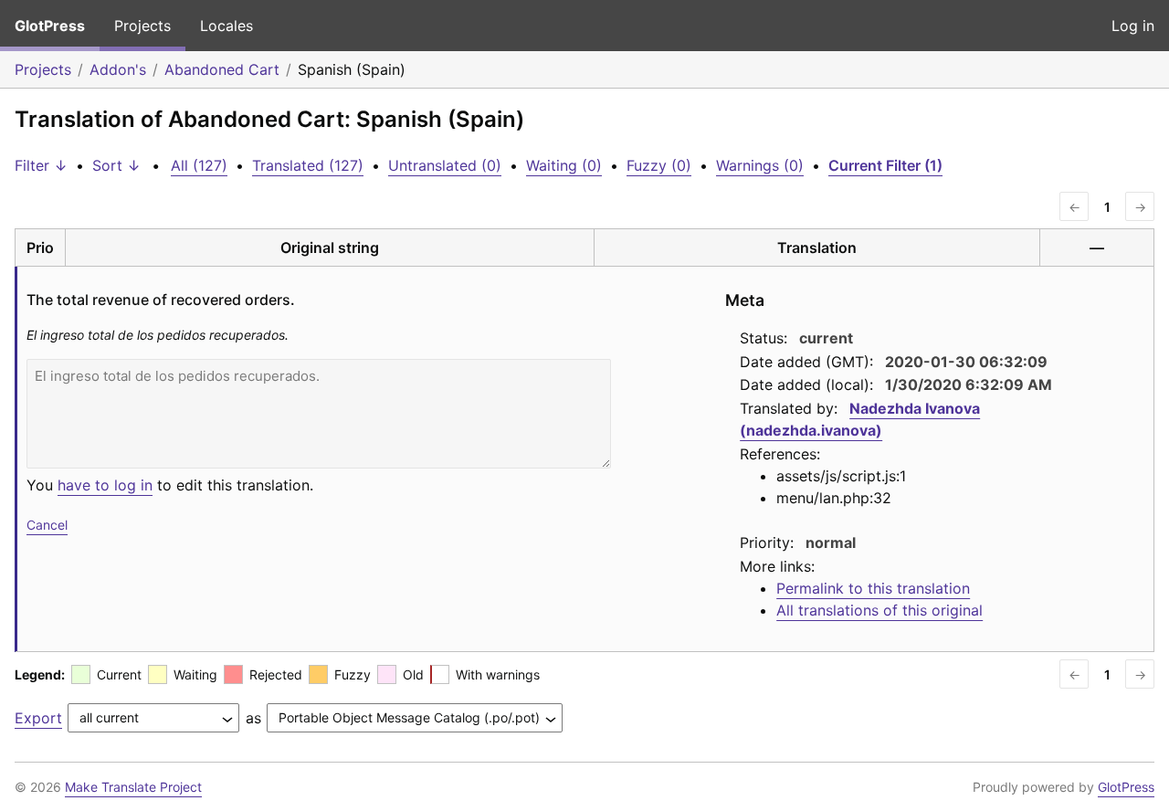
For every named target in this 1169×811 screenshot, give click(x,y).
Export (38, 718)
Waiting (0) (564, 165)
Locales (226, 25)
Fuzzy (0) (659, 165)
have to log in (105, 485)
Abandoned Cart (221, 69)
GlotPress (50, 25)
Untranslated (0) (444, 165)
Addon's (118, 69)
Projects (142, 25)
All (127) (199, 165)
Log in (1132, 25)
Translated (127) (307, 165)
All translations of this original (879, 610)
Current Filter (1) (885, 165)
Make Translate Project (133, 787)
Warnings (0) (760, 165)
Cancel (47, 524)
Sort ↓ (116, 165)
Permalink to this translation (873, 588)
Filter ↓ (41, 165)
